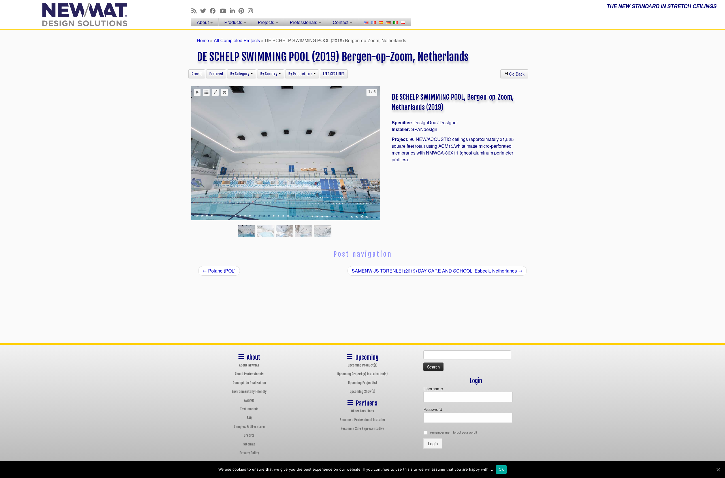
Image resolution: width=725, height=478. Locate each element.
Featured (216, 74)
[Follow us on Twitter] (205, 10)
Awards (249, 400)
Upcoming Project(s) (362, 383)
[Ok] (718, 469)
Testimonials (249, 409)
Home (203, 40)
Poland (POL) (219, 270)
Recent (196, 74)
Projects (266, 22)
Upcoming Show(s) (362, 391)
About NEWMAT (249, 365)
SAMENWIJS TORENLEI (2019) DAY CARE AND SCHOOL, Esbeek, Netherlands (437, 270)
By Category (240, 74)
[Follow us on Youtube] (224, 10)
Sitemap (249, 444)
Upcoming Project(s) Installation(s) (362, 374)
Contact (341, 22)
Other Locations (362, 411)
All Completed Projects (237, 40)
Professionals (304, 22)
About (203, 22)
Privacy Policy (249, 453)
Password (432, 409)
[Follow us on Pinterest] (243, 10)
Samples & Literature (249, 427)
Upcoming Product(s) (363, 365)
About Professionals (249, 374)
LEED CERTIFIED (334, 74)
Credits (249, 435)
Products (233, 22)
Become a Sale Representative (362, 428)
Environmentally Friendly (249, 391)
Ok (501, 469)
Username (433, 388)
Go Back (516, 74)
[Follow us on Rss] (195, 10)
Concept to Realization (249, 383)
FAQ (249, 418)
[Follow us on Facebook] (214, 10)
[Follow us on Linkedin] (234, 10)
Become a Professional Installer (362, 420)
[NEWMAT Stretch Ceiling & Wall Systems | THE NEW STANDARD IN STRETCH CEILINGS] (83, 14)
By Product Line (300, 74)
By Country (269, 74)
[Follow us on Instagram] (252, 10)
